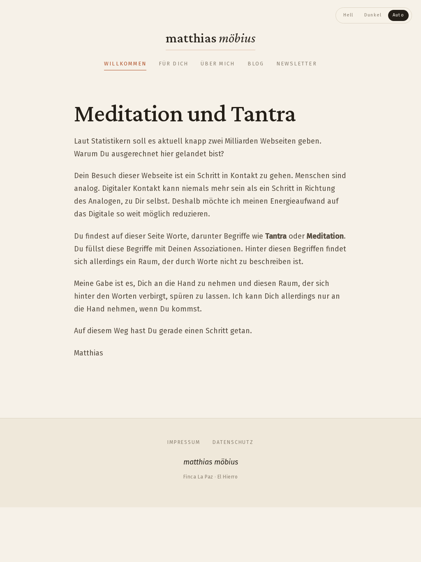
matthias (210, 37)
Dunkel (373, 15)
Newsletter (296, 63)
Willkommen (125, 63)
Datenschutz (233, 442)
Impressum (183, 442)
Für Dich (173, 63)
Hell (348, 15)
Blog (256, 63)
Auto (398, 15)
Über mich (218, 63)
